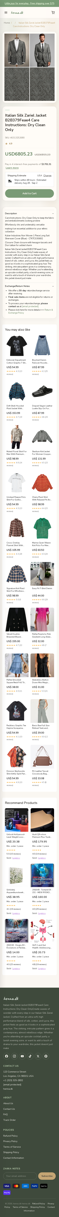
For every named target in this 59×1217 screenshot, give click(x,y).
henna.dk (17, 12)
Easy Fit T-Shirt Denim (42, 588)
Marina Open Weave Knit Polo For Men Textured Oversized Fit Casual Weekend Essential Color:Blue (42, 544)
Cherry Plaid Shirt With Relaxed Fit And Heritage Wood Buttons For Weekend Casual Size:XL (42, 498)
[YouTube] (22, 1056)
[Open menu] (6, 12)
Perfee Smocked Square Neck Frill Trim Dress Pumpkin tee (16, 681)
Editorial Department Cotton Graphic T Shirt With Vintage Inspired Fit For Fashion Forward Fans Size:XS (17, 361)
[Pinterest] (46, 1056)
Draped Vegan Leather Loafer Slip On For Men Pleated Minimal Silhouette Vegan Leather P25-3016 (42, 407)
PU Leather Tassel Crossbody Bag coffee (40, 772)
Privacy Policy (10, 1141)
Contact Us (9, 1109)
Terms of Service (12, 1146)
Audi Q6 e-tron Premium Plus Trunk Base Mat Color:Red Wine (41, 836)
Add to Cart (29, 193)
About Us (8, 1103)
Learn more (12, 167)
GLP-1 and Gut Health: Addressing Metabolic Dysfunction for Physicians (41, 946)
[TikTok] (30, 1056)
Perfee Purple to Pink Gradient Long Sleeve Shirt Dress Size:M (41, 635)
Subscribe (46, 1176)
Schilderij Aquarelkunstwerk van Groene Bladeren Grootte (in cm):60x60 (16, 891)
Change (47, 175)
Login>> (16, 858)
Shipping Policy (11, 1152)
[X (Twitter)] (38, 1056)
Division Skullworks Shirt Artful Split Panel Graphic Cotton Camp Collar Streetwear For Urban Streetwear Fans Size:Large (17, 772)
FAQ (5, 1114)
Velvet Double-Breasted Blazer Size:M (14, 635)
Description (11, 213)
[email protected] (30, 306)
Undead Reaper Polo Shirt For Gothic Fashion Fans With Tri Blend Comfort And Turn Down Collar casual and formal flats (17, 498)
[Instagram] (14, 1056)
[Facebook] (6, 1056)
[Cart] (53, 12)
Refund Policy (10, 1135)
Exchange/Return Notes (17, 286)
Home (7, 22)
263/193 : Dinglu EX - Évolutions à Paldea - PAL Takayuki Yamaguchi (16, 946)
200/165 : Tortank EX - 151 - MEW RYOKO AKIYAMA (42, 891)
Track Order (9, 1120)
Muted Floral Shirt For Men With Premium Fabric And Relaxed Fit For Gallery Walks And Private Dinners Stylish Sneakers (17, 453)
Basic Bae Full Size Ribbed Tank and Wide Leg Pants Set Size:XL (41, 727)
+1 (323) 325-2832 (13, 1080)
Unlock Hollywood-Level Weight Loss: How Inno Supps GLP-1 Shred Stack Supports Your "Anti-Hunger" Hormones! (16, 836)
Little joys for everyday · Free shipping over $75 (29, 3)
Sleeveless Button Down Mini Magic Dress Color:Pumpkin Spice (42, 681)
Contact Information (13, 1157)
